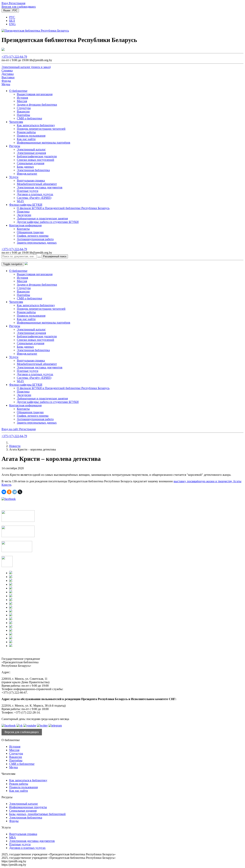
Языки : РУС (10, 10)
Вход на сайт (10, 429)
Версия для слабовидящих (19, 6)
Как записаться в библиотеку (36, 125)
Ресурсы (14, 146)
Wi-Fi (20, 201)
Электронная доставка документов (39, 187)
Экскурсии (24, 215)
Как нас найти (26, 139)
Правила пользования (31, 135)
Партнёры (23, 115)
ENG (12, 24)
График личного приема (32, 235)
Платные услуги (27, 190)
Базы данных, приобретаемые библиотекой (37, 814)
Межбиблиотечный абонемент (37, 184)
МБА (12, 837)
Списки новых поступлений (35, 159)
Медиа (13, 767)
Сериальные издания (30, 163)
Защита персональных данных (37, 242)
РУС (12, 17)
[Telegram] (14, 492)
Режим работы (26, 132)
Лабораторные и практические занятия (42, 218)
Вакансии (23, 111)
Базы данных (25, 166)
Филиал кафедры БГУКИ (25, 204)
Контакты (23, 228)
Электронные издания (31, 153)
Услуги (13, 177)
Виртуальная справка (31, 180)
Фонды (14, 821)
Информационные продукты (28, 807)
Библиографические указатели (37, 156)
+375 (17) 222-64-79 (14, 56)
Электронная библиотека (33, 170)
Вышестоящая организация (34, 94)
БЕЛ (12, 20)
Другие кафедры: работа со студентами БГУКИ (48, 222)
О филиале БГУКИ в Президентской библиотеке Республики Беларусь (63, 208)
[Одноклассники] (9, 492)
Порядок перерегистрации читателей (41, 128)
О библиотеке (18, 90)
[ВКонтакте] (4, 492)
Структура (24, 108)
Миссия (22, 101)
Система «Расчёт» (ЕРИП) (34, 197)
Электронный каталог (31, 149)
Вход (5, 3)
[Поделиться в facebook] (9, 499)
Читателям (16, 121)
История (22, 97)
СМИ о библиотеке (29, 118)
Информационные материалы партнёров (43, 142)
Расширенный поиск (54, 256)
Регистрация (17, 3)
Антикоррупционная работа (35, 239)
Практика (23, 211)
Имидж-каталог (27, 173)
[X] (20, 492)
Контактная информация (25, 225)
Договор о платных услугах (35, 194)
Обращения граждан (30, 232)
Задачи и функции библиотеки (37, 104)
